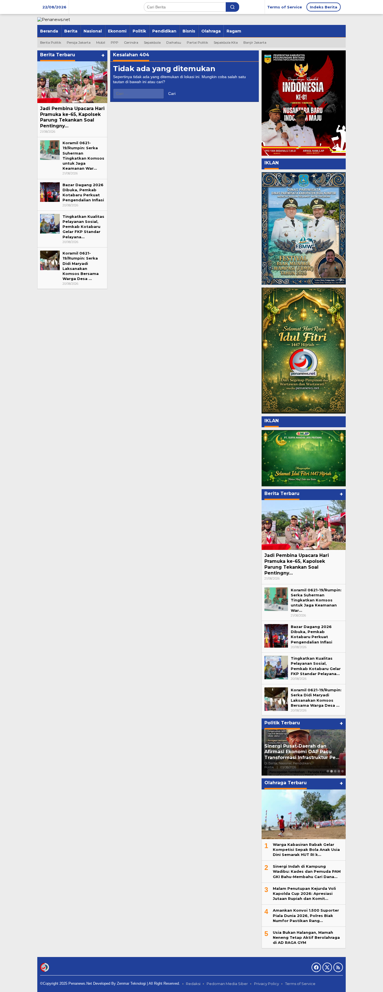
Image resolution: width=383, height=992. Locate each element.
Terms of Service (300, 983)
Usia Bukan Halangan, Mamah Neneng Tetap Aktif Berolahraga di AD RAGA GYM (306, 937)
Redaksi (193, 983)
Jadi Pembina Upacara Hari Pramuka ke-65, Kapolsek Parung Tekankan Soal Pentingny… (72, 117)
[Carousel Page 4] (339, 771)
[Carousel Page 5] (342, 771)
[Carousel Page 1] (328, 771)
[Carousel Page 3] (335, 771)
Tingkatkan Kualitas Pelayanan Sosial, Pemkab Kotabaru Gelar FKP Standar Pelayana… (83, 226)
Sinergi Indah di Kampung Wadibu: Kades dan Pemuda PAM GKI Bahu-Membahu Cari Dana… (307, 871)
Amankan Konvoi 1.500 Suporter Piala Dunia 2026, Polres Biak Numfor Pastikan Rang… (306, 915)
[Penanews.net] (53, 19)
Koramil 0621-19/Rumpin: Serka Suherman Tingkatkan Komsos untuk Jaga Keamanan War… (316, 600)
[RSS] (338, 967)
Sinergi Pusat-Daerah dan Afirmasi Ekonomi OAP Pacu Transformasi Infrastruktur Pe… (301, 751)
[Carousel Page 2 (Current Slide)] (331, 771)
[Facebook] (316, 967)
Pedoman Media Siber (227, 983)
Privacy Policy (266, 983)
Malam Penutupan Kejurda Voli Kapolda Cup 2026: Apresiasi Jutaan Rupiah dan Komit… (304, 893)
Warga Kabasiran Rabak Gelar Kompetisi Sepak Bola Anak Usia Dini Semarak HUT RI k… (306, 849)
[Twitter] (327, 967)
